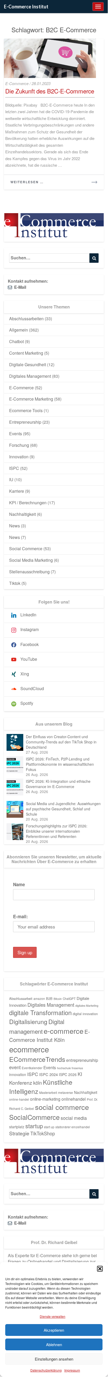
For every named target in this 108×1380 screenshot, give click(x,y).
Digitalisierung (28, 1021)
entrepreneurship (82, 1060)
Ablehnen (54, 1344)
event (15, 1067)
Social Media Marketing (31, 560)
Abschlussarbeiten (26, 319)
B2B (49, 998)
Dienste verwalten (52, 1316)
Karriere (16, 491)
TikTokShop (42, 1133)
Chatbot (16, 341)
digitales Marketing (86, 1006)
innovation (17, 1074)
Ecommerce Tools (26, 410)
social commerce (62, 1107)
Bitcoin (58, 999)
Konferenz (20, 1082)
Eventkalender (32, 1068)
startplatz (16, 1126)
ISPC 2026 (68, 1074)
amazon (39, 998)
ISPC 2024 (48, 1074)
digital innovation (85, 1013)
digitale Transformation (40, 1012)
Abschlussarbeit (20, 998)
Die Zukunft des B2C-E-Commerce (49, 91)
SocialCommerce (34, 1117)
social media (74, 1118)
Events (15, 434)
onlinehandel (73, 1099)
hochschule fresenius (70, 1068)
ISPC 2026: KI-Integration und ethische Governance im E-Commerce (58, 784)
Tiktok (14, 583)
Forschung (19, 445)
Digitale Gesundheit (27, 364)
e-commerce (63, 1031)
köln (37, 1082)
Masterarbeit (48, 1092)
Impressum (72, 1370)
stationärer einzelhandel (72, 1127)
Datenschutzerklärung (46, 1370)
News (14, 526)
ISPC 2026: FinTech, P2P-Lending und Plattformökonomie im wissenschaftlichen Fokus (60, 764)
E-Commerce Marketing (31, 399)
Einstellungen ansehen (54, 1359)
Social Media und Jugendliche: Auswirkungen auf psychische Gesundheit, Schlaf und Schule (63, 809)
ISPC (14, 468)
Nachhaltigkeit (22, 514)
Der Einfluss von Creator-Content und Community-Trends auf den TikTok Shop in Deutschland (61, 742)
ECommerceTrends (37, 1059)
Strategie (19, 1133)
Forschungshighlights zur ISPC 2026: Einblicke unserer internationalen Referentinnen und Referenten (56, 831)
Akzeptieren (54, 1330)
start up (49, 1127)
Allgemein (18, 330)
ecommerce (29, 1048)
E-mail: (20, 916)
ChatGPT (69, 998)
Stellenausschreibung (29, 572)
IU (11, 479)
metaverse (65, 1092)
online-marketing (45, 1099)
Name (19, 884)
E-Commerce (17, 83)
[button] (100, 1268)
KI (80, 1074)
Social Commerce (25, 548)
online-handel (19, 1099)
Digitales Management (30, 376)
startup (34, 1126)
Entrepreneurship (25, 422)
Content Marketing (26, 353)
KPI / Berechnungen (28, 503)
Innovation (19, 457)
